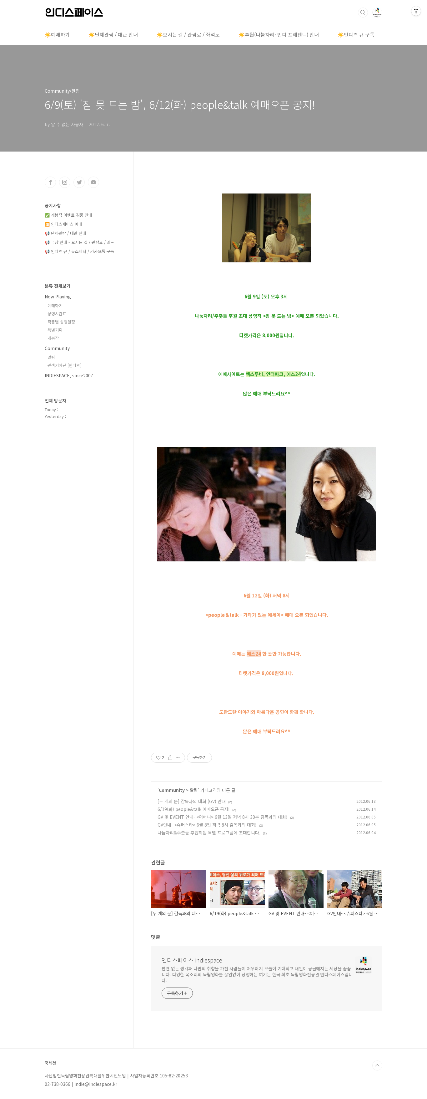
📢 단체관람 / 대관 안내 (65, 233)
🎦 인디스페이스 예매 (63, 224)
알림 (194, 790)
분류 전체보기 (57, 286)
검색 (363, 12)
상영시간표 (57, 314)
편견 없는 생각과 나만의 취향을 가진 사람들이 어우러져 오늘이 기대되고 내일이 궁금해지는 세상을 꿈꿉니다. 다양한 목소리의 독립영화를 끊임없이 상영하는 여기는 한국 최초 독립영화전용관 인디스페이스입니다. (257, 974)
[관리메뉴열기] (416, 11)
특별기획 (55, 330)
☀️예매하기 (57, 34)
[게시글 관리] (178, 757)
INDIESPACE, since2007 (69, 375)
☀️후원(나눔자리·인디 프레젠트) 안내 (279, 34)
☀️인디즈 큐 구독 (356, 34)
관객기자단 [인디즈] (64, 365)
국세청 (50, 1062)
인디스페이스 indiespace (192, 960)
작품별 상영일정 (61, 322)
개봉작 (53, 338)
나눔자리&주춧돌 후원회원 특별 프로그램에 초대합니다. (209, 832)
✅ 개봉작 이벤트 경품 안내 (68, 215)
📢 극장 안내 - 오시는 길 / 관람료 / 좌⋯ (80, 242)
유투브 (93, 182)
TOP (377, 1065)
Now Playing (58, 296)
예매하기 (55, 305)
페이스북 (50, 182)
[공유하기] (170, 757)
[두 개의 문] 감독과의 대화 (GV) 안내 (192, 801)
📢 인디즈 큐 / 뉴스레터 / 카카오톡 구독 (79, 251)
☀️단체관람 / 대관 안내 (113, 34)
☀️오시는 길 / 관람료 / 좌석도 (188, 34)
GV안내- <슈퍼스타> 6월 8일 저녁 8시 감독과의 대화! (207, 825)
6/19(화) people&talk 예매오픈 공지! (194, 809)
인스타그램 (64, 182)
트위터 (79, 182)
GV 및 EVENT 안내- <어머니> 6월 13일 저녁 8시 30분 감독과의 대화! (223, 817)
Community (172, 790)
